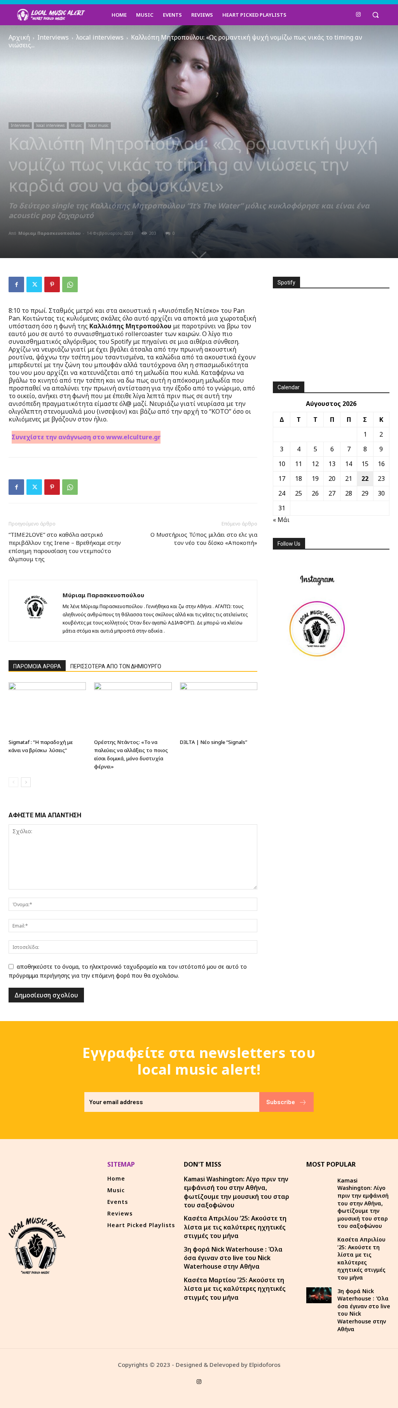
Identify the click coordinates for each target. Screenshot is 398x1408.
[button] (375, 15)
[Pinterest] (52, 284)
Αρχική (19, 37)
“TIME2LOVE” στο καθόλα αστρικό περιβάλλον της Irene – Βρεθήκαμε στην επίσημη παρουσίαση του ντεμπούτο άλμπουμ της (65, 547)
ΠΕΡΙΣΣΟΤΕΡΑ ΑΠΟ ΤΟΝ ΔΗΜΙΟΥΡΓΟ (115, 666)
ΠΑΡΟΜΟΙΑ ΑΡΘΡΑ (37, 666)
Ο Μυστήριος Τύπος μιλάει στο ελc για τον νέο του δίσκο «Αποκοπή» (203, 538)
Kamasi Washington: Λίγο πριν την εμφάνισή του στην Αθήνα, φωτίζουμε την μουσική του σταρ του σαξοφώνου (236, 1192)
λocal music (98, 125)
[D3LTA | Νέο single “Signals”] (218, 708)
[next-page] (26, 782)
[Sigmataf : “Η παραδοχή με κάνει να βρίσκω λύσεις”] (47, 708)
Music (76, 125)
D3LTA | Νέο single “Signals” (213, 742)
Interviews (53, 37)
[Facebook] (16, 284)
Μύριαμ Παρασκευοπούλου (49, 233)
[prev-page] (13, 782)
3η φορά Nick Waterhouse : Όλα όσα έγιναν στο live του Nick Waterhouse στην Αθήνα (233, 1258)
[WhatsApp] (70, 284)
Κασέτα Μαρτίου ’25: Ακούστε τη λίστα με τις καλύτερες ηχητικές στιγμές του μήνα (235, 1289)
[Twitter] (34, 284)
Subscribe (280, 1101)
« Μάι (281, 519)
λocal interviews (100, 37)
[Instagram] (358, 14)
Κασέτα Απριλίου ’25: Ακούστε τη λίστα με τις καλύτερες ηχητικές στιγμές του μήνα (235, 1227)
